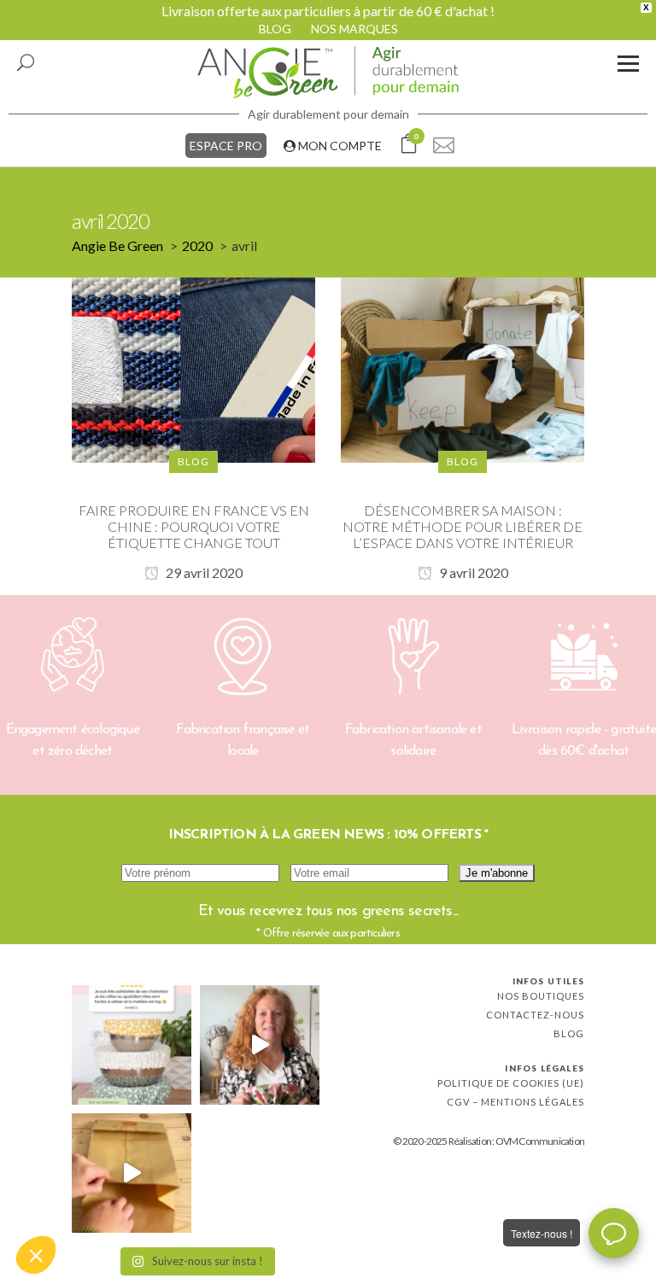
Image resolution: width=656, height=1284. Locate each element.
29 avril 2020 (203, 572)
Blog (569, 1033)
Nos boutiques (540, 995)
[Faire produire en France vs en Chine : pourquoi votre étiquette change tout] (193, 368)
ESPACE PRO (226, 145)
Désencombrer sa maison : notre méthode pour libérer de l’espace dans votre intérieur (463, 526)
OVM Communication (539, 1141)
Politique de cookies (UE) (510, 1082)
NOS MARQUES (354, 28)
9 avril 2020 (472, 572)
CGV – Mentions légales (515, 1101)
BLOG (275, 28)
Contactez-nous (535, 1014)
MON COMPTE (339, 145)
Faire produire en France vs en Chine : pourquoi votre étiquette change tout (194, 526)
